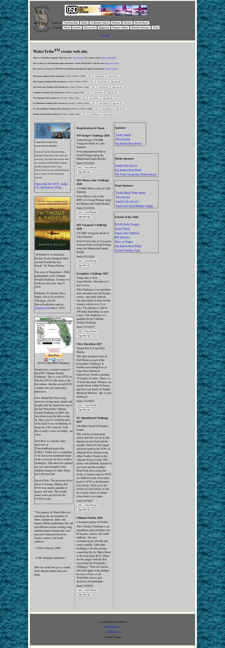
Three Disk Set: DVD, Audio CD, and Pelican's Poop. (51, 185)
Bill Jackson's (122, 237)
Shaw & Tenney (124, 241)
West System (123, 139)
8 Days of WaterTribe (108, 58)
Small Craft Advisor (126, 165)
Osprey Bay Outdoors (127, 233)
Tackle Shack (123, 135)
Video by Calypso (111, 68)
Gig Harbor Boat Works (128, 143)
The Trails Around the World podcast (135, 174)
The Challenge (78, 58)
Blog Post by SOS (112, 63)
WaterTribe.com (112, 632)
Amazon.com (42, 308)
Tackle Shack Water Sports (131, 192)
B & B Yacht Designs (127, 224)
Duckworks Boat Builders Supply (134, 206)
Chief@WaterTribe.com (112, 627)
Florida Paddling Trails (127, 250)
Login (105, 35)
